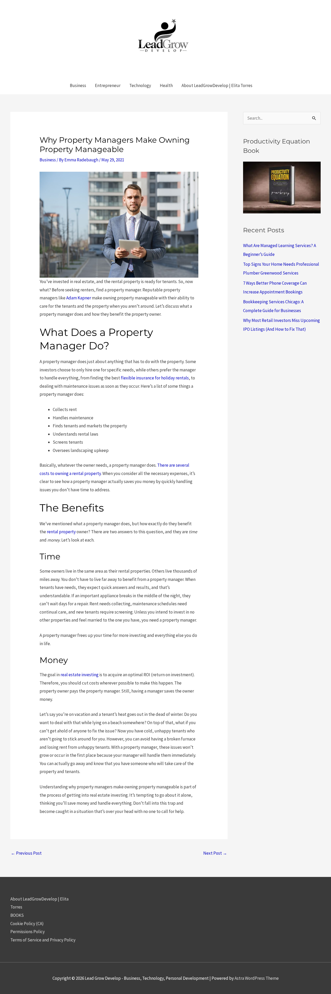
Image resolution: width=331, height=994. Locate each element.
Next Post (215, 853)
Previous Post (26, 853)
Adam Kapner (78, 298)
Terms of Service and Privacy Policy (43, 940)
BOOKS (17, 915)
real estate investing (80, 675)
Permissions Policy (27, 931)
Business (48, 160)
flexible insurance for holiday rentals (155, 378)
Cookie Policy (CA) (27, 923)
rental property (61, 532)
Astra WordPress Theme (257, 978)
